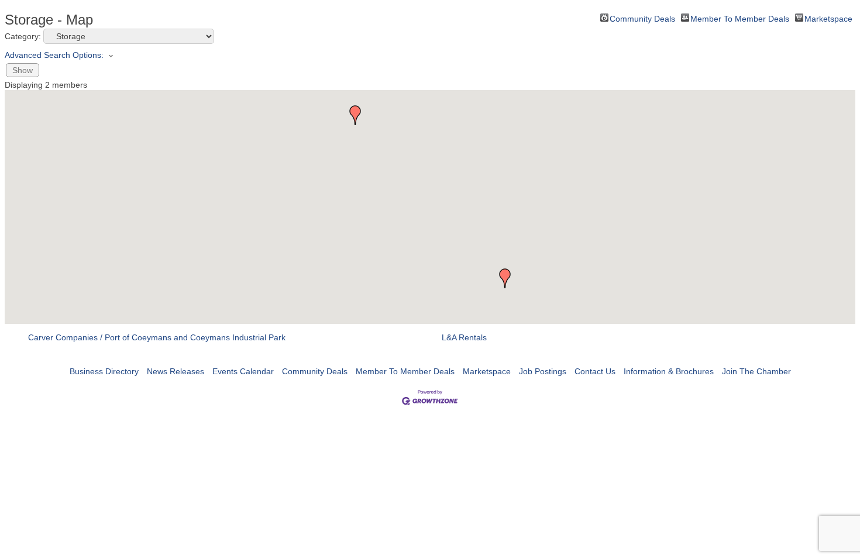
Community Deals (642, 18)
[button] (505, 278)
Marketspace (828, 18)
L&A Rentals (464, 337)
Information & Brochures (669, 371)
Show (22, 70)
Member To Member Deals (739, 18)
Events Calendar (243, 371)
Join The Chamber (756, 371)
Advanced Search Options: (54, 55)
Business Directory (104, 371)
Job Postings (542, 371)
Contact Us (595, 371)
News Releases (175, 371)
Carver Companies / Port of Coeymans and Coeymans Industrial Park (156, 337)
